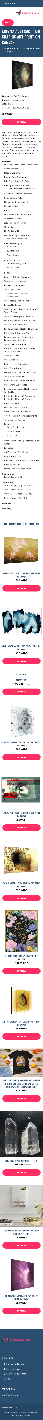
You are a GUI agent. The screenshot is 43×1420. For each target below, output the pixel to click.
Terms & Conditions (29, 1412)
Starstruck (21, 680)
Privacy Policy (17, 1415)
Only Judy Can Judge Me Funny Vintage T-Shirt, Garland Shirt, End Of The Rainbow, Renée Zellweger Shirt (21, 1083)
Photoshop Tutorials (15, 1364)
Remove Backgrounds (16, 1373)
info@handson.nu (9, 3)
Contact (14, 1412)
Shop (7, 22)
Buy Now (21, 122)
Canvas (25, 96)
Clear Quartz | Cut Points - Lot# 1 (21, 1160)
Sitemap (28, 1415)
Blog (8, 1378)
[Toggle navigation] (5, 13)
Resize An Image (13, 1369)
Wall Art (17, 96)
